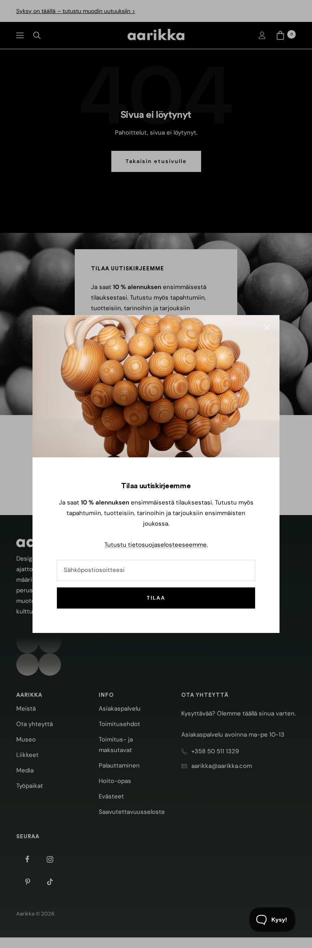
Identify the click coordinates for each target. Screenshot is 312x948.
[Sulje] (267, 327)
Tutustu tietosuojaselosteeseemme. (156, 545)
